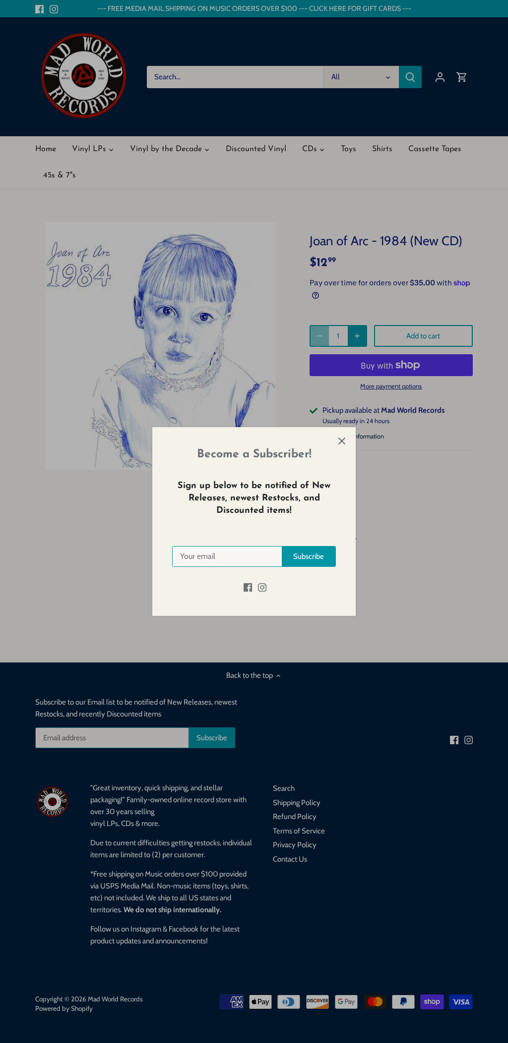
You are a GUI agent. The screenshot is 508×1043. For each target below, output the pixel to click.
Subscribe (308, 556)
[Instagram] (262, 587)
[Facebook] (248, 587)
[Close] (342, 441)
